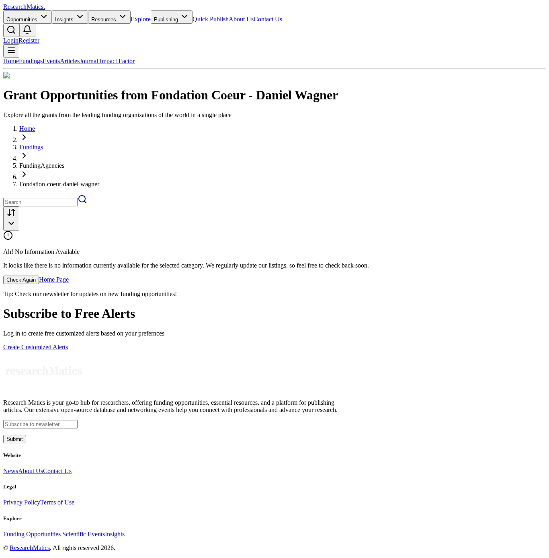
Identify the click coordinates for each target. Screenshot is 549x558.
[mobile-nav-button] (11, 51)
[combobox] (11, 218)
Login (10, 40)
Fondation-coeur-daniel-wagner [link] (59, 184)
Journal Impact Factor (107, 61)
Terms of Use (57, 502)
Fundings (31, 61)
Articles (70, 61)
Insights (115, 534)
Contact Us (268, 19)
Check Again (21, 280)
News (10, 470)
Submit (14, 439)
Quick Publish (211, 19)
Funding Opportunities (32, 534)
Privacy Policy (21, 502)
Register (28, 40)
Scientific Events (83, 534)
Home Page (54, 279)
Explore (141, 19)
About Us (241, 19)
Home (11, 61)
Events (51, 61)
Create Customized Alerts (35, 347)
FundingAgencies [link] (41, 165)
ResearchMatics (30, 547)
